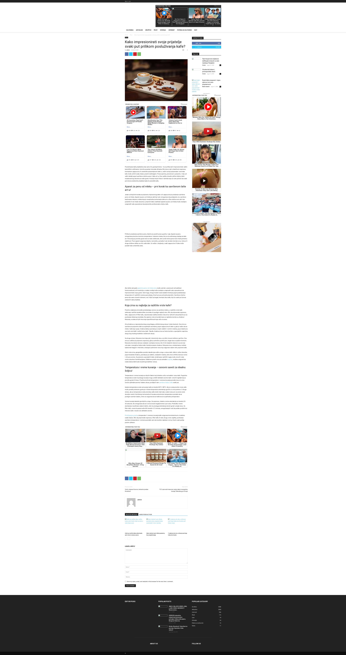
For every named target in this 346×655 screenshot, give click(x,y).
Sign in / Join (128, 1)
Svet (195, 30)
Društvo (148, 30)
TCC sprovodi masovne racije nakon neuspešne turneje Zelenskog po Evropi (173, 490)
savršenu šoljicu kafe (166, 382)
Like (219, 43)
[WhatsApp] (139, 54)
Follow (218, 47)
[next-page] (129, 538)
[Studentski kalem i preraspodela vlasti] (196, 72)
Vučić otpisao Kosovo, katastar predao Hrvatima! (136, 490)
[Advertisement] (156, 220)
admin (128, 50)
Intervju (163, 30)
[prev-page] (126, 538)
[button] (219, 30)
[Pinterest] (135, 54)
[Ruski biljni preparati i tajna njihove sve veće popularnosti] (196, 85)
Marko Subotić (205, 86)
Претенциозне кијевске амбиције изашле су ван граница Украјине (210, 61)
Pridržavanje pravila (131, 415)
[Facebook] (126, 54)
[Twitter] (131, 54)
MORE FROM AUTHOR (145, 514)
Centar (204, 65)
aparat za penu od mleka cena (147, 288)
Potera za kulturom (184, 30)
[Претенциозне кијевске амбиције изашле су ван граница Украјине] (196, 62)
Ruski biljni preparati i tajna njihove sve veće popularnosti (211, 82)
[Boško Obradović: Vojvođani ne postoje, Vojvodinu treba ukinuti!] (162, 628)
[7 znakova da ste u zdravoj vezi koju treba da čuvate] (178, 525)
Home (126, 35)
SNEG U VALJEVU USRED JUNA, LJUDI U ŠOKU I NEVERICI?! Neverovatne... (178, 608)
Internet (171, 30)
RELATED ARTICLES (131, 514)
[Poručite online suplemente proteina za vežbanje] (206, 237)
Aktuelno (139, 30)
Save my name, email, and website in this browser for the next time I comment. (150, 581)
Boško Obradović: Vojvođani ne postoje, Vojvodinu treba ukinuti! (178, 628)
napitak (170, 359)
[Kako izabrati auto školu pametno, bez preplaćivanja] (156, 525)
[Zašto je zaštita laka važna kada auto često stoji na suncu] (135, 525)
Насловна (129, 30)
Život (156, 30)
